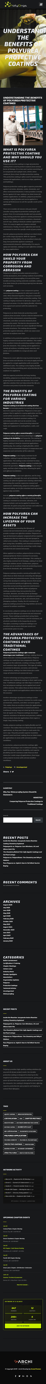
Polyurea (6, 983)
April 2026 (6, 916)
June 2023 (6, 932)
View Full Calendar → (23, 1284)
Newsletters (7, 977)
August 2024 (7, 927)
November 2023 (8, 930)
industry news (9, 1122)
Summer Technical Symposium (12, 1277)
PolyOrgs (8, 767)
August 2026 (7, 905)
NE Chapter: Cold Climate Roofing (13, 1248)
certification (10, 1118)
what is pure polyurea (26, 1153)
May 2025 (6, 924)
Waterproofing (8, 994)
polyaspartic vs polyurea (28, 1131)
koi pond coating (9, 1127)
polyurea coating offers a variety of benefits (25, 495)
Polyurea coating (9, 455)
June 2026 (6, 910)
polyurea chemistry (10, 1140)
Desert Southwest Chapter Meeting (13, 1238)
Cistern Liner (8, 969)
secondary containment (25, 1148)
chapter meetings (33, 1118)
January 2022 (8, 941)
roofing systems (9, 1148)
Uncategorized (21, 767)
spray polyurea (10, 1153)
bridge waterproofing (25, 1114)
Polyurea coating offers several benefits (17, 433)
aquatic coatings (9, 1114)
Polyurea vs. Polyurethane (28, 1140)
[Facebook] (10, 772)
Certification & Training (11, 963)
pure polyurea (29, 1144)
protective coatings (13, 1144)
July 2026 (6, 907)
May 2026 (6, 913)
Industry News (8, 971)
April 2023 (6, 935)
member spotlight (24, 1127)
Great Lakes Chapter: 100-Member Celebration (17, 1268)
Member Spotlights (10, 974)
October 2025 (8, 921)
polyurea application (15, 1135)
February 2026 (8, 919)
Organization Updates (11, 980)
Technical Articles (9, 988)
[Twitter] (13, 772)
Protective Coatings (10, 985)
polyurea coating (12, 290)
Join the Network (23, 1326)
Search (5, 815)
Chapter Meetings (9, 966)
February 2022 (8, 938)
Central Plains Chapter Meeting (12, 1229)
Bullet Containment (10, 960)
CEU (20, 1118)
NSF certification (10, 1131)
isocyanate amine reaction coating (27, 1122)
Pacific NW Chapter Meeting (11, 1258)
